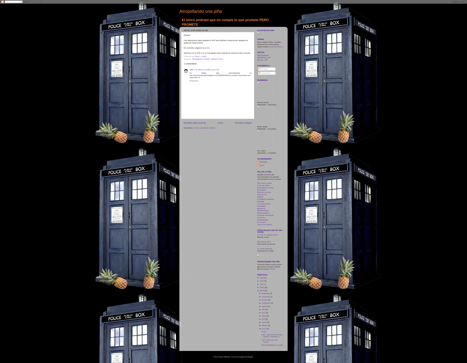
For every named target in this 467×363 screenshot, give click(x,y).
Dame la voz (262, 194)
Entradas (264, 69)
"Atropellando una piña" (201, 59)
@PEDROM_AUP (264, 58)
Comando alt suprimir (265, 215)
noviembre (266, 297)
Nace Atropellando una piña (272, 345)
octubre (265, 300)
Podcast (214, 59)
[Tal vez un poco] (258, 256)
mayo (264, 316)
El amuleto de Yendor (265, 188)
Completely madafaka (265, 199)
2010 (262, 287)
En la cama (261, 222)
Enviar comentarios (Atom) (205, 128)
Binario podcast (263, 213)
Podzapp (260, 201)
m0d (191, 70)
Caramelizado (262, 220)
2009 (262, 291)
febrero (265, 325)
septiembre (266, 303)
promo (207, 48)
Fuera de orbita (263, 185)
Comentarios (265, 73)
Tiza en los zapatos (264, 224)
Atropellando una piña (200, 11)
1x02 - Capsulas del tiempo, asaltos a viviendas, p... (272, 336)
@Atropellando (263, 55)
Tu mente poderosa (264, 249)
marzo (264, 322)
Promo (220, 59)
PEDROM (263, 162)
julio (263, 309)
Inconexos (261, 217)
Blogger (250, 357)
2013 (262, 278)
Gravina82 (261, 206)
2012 (262, 281)
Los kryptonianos (263, 204)
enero (264, 329)
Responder (194, 81)
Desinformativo (263, 211)
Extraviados (261, 190)
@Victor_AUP (262, 60)
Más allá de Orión (264, 242)
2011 (262, 284)
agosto (265, 306)
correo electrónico (276, 47)
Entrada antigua (243, 123)
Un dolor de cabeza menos (267, 235)
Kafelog (260, 197)
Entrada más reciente (195, 123)
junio (264, 313)
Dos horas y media (264, 183)
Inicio (220, 123)
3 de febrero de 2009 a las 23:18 (206, 70)
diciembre (266, 293)
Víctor (262, 165)
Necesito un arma (264, 192)
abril (264, 319)
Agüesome (261, 208)
